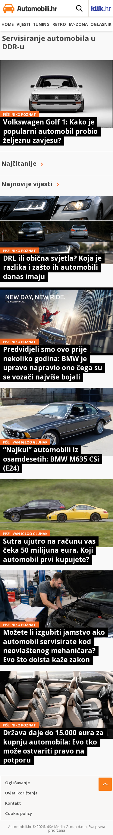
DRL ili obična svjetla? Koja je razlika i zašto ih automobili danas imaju (52, 267)
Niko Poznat (23, 114)
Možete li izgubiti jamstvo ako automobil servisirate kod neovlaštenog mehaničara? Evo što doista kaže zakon (54, 646)
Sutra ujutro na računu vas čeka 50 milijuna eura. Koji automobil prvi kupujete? (49, 550)
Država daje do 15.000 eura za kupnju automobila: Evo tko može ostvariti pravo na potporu (53, 746)
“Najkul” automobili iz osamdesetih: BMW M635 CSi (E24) (51, 459)
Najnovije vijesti (26, 184)
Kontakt (13, 803)
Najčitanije (18, 163)
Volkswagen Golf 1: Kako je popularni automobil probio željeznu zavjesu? (50, 131)
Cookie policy (18, 813)
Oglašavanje (17, 782)
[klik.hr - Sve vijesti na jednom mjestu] (101, 9)
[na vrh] (105, 784)
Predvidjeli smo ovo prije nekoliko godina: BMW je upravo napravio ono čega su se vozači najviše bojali (52, 363)
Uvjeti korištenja (21, 793)
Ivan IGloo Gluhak (29, 442)
